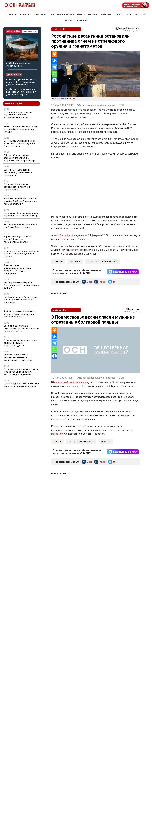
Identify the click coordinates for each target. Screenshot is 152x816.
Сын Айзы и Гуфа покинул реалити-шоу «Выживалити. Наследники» (18, 172)
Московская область (82, 442)
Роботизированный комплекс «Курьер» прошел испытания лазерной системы (19, 314)
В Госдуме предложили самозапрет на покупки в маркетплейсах (17, 187)
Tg (114, 282)
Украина (76, 261)
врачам (83, 382)
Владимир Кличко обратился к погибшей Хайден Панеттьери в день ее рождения (20, 201)
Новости (16, 74)
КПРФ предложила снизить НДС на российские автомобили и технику (21, 129)
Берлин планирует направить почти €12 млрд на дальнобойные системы (19, 239)
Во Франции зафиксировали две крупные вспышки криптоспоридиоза (21, 343)
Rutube (103, 282)
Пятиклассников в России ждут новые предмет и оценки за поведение (20, 300)
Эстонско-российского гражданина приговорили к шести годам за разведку (21, 328)
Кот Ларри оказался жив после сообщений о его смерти (20, 226)
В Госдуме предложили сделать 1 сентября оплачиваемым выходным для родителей (21, 372)
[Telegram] (54, 67)
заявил (74, 249)
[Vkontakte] (54, 61)
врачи (58, 442)
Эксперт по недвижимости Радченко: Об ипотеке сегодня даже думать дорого (21, 92)
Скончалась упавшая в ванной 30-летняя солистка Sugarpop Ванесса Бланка (20, 144)
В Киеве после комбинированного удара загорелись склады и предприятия (17, 269)
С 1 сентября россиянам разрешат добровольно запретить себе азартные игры (20, 158)
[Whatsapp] (54, 74)
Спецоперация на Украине (103, 261)
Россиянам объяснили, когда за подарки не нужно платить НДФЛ (21, 214)
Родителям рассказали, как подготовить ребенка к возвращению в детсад (18, 115)
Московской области (66, 382)
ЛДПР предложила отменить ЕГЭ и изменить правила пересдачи (21, 385)
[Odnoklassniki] (54, 54)
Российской (66, 235)
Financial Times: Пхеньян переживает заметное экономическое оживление (18, 357)
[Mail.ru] (54, 80)
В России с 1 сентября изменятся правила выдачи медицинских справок (21, 254)
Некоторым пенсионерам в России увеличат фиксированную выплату (21, 285)
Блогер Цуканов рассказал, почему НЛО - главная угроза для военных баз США (21, 82)
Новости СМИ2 (60, 293)
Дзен (90, 282)
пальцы (106, 442)
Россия (59, 261)
